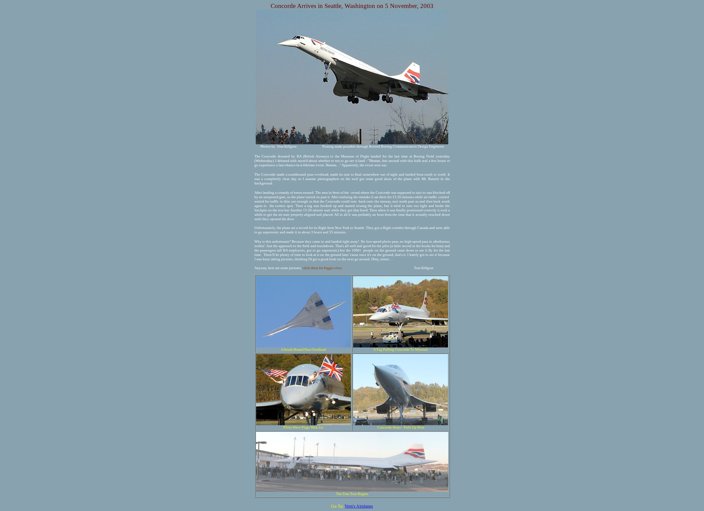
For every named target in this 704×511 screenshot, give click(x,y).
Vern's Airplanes (359, 506)
